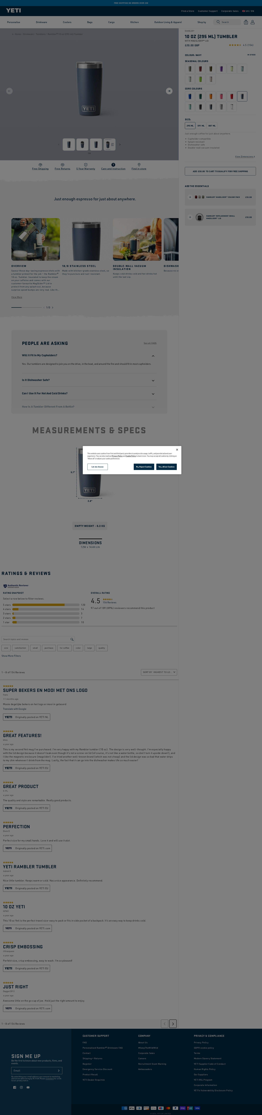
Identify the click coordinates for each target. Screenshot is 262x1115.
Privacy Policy (117, 456)
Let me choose (97, 467)
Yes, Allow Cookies (167, 467)
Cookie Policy (131, 456)
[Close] (177, 449)
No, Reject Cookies (144, 467)
